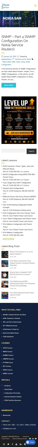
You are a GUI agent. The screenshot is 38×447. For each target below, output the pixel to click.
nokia (18, 62)
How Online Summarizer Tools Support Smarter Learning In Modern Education (22, 263)
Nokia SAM (6, 62)
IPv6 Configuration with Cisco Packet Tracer (19, 213)
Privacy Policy (5, 438)
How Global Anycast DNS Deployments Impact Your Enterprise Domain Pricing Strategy (22, 284)
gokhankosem (6, 59)
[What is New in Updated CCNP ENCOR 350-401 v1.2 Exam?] (4, 274)
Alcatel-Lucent (20, 59)
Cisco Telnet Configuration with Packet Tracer (19, 219)
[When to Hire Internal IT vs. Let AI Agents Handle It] (4, 254)
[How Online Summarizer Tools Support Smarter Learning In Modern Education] (4, 263)
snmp (23, 62)
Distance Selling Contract (19, 438)
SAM (13, 62)
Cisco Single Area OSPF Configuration (17, 183)
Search (31, 151)
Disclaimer (26, 436)
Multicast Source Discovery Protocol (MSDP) (19, 197)
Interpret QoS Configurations (13, 188)
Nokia (29, 59)
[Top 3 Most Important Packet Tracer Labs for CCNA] (4, 295)
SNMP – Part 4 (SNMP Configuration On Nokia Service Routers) (18, 43)
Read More (8, 85)
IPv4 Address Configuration (13, 232)
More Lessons (8, 239)
